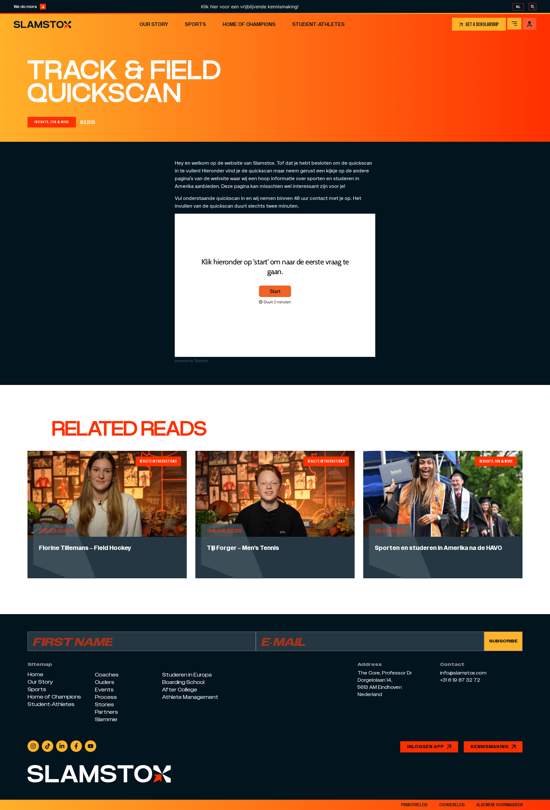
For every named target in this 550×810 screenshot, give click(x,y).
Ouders (104, 682)
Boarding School (183, 682)
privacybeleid (414, 805)
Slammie (106, 719)
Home (35, 674)
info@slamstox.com (463, 673)
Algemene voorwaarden (499, 805)
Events (104, 689)
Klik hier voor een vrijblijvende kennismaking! (221, 6)
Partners (106, 711)
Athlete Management (190, 697)
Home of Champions (249, 24)
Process (106, 697)
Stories (104, 704)
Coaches (107, 674)
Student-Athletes (318, 24)
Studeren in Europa (187, 674)
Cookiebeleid (452, 805)
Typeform (201, 361)
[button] (52, 122)
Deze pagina (235, 186)
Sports (195, 24)
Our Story (154, 24)
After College (179, 689)
